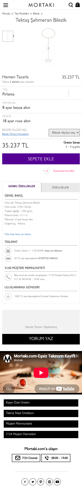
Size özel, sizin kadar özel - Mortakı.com (41, 3)
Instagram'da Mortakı (49, 481)
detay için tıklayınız (53, 251)
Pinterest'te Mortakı (40, 481)
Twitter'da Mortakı (32, 481)
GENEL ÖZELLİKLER (21, 186)
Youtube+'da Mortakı (57, 481)
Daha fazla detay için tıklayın (18, 234)
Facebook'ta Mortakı (24, 481)
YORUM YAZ (41, 339)
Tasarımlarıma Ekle (63, 171)
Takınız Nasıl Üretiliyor (20, 413)
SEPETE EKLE (41, 159)
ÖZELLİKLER (60, 188)
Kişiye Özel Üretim (18, 402)
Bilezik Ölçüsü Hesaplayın (15, 134)
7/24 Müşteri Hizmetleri (21, 434)
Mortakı (6, 14)
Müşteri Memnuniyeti (19, 423)
